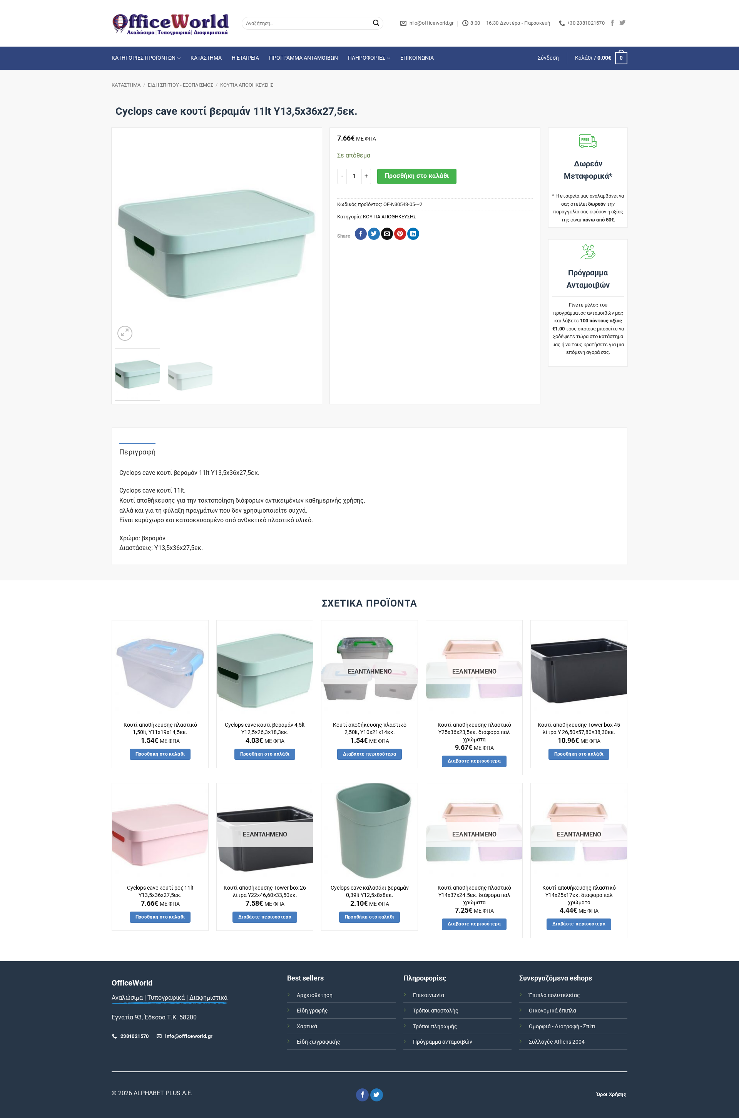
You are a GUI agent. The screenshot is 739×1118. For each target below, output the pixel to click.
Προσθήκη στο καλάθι (417, 176)
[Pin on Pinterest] (400, 234)
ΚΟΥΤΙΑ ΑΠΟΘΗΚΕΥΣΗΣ (246, 85)
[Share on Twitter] (374, 234)
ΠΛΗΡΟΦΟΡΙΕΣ (366, 58)
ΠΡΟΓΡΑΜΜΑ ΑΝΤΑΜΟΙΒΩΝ (303, 58)
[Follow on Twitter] (622, 23)
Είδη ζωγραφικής (318, 1042)
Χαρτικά (307, 1026)
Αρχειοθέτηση (315, 995)
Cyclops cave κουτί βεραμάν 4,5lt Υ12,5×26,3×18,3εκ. (265, 729)
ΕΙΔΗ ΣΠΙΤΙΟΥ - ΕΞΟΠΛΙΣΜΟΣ (180, 85)
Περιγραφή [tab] (137, 452)
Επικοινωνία (428, 995)
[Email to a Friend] (387, 234)
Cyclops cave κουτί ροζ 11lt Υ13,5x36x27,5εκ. (160, 891)
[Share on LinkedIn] (413, 234)
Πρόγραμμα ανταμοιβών (442, 1042)
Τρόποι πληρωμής (435, 1026)
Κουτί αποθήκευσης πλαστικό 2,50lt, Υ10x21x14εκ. (369, 729)
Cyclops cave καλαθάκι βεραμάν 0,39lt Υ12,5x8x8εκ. (370, 891)
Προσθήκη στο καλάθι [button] (160, 754)
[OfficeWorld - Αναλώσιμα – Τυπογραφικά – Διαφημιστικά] (171, 23)
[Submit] (376, 23)
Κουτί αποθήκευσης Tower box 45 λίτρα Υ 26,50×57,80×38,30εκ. (579, 729)
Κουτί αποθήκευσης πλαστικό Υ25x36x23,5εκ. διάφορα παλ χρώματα (474, 732)
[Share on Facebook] (361, 234)
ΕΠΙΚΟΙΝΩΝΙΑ (417, 58)
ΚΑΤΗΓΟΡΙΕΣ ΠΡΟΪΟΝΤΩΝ (144, 58)
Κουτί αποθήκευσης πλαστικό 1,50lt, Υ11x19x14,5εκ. (160, 729)
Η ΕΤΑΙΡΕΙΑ (245, 58)
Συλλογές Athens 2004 (557, 1042)
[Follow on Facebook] (612, 23)
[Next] (304, 241)
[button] (548, 58)
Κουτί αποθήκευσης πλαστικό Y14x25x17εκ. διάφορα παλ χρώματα (579, 895)
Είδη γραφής (312, 1010)
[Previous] (128, 241)
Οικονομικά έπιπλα (552, 1010)
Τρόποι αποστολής (435, 1010)
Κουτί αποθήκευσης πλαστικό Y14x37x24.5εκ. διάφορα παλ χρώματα (474, 895)
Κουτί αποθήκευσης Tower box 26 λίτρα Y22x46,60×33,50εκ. (265, 891)
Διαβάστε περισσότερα (369, 754)
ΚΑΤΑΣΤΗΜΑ (206, 58)
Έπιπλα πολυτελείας (554, 995)
